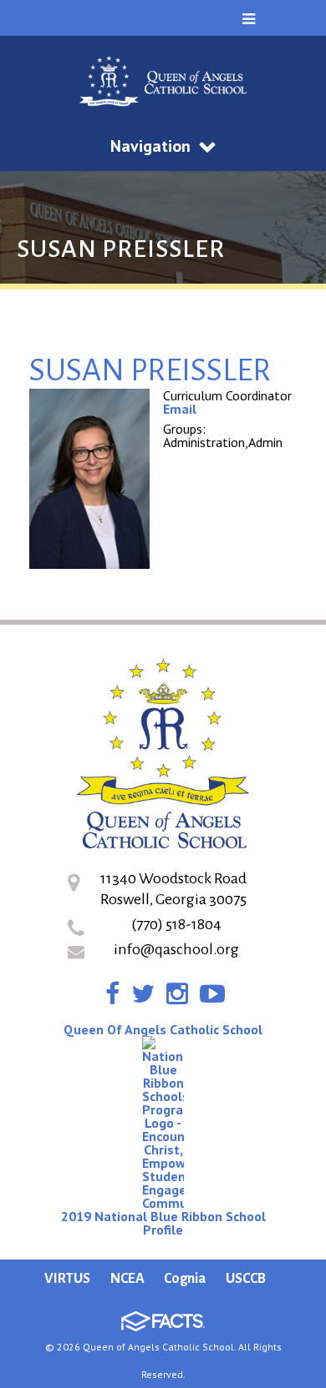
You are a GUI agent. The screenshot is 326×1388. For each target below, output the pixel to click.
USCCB (246, 1278)
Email (179, 408)
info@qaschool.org (176, 949)
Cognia (185, 1278)
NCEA (127, 1278)
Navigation (150, 146)
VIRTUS (67, 1278)
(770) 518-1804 (176, 924)
